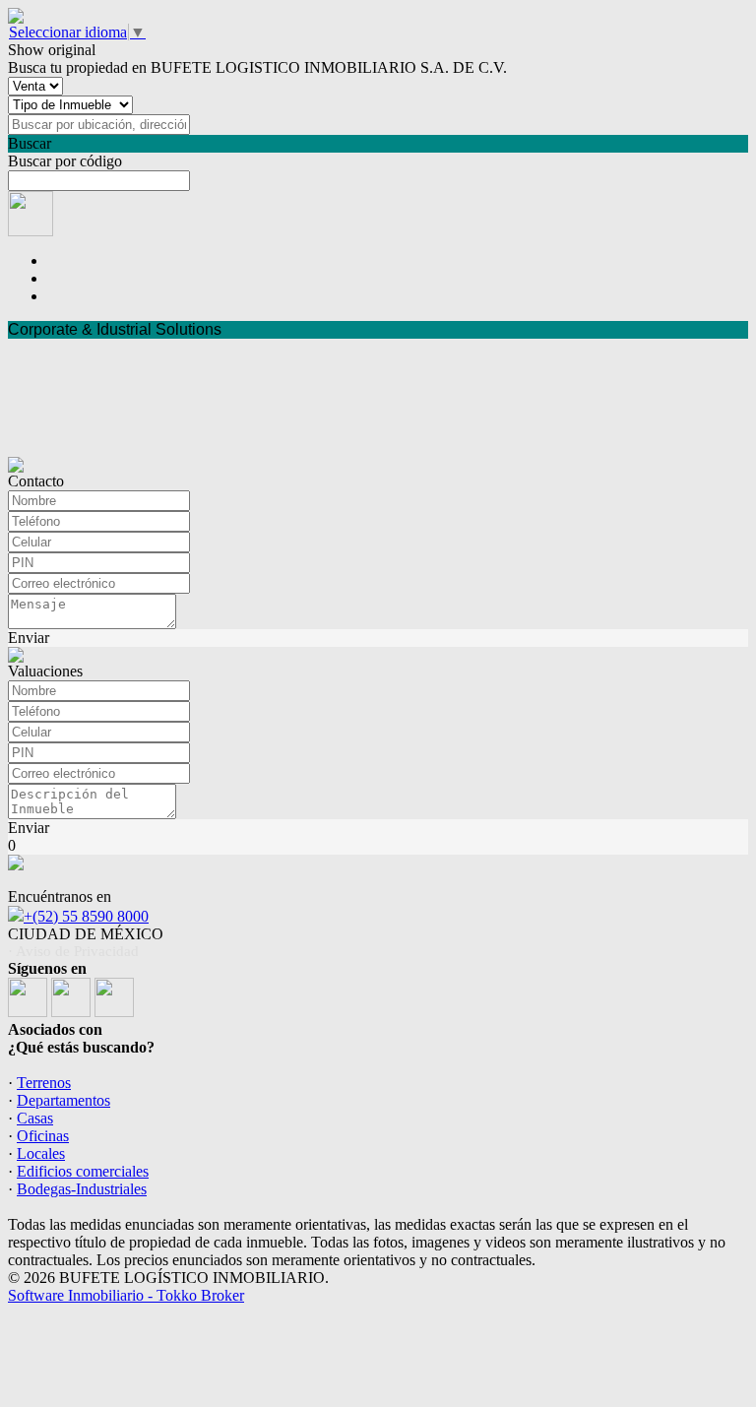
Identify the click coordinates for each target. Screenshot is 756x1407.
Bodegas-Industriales (82, 1189)
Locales (41, 1153)
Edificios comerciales (83, 1171)
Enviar (28, 637)
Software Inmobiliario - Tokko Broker (126, 1295)
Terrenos (44, 1082)
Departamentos (63, 1100)
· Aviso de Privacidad (73, 951)
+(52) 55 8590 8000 (86, 916)
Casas (35, 1118)
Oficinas (43, 1135)
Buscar (29, 143)
